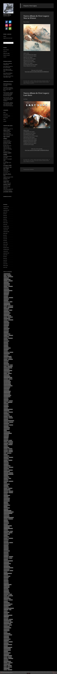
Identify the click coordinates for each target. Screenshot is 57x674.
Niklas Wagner (6, 521)
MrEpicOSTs (6, 151)
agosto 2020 (5, 233)
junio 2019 (5, 258)
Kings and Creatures (6, 471)
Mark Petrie (10, 488)
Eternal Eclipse (6, 403)
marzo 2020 (5, 242)
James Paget (11, 457)
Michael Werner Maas (6, 499)
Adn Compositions (10, 276)
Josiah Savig (6, 467)
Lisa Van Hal (5, 478)
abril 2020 (5, 240)
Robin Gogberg (6, 580)
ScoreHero (5, 595)
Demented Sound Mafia (7, 356)
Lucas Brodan (6, 481)
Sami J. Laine (6, 588)
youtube (7, 192)
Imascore (11, 443)
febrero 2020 (5, 244)
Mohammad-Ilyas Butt (7, 83)
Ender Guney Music (8, 135)
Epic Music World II (7, 396)
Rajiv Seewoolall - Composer (8, 92)
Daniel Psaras (6, 342)
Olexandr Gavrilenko (6, 531)
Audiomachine (7, 131)
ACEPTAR (28, 673)
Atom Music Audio (7, 303)
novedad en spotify (8, 528)
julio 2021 (5, 213)
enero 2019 (5, 267)
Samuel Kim (6, 594)
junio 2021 (5, 215)
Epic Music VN (7, 143)
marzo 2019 (5, 263)
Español (4, 36)
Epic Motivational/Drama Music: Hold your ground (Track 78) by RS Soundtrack (8, 104)
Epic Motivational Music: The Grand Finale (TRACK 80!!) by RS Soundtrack (8, 94)
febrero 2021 (5, 222)
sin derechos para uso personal (8, 608)
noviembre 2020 (6, 228)
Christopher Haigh (6, 325)
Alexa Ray (5, 286)
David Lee (11, 352)
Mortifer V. (5, 506)
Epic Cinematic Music (7, 380)
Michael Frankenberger (7, 495)
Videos (4, 119)
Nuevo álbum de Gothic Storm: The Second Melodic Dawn (8, 70)
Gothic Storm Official (7, 433)
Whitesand (5, 662)
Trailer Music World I (7, 648)
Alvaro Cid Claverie (6, 289)
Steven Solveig (6, 619)
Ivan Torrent (10, 451)
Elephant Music (6, 369)
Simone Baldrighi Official (7, 605)
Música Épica (7, 15)
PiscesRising (11, 556)
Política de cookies (6, 53)
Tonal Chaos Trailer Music (8, 644)
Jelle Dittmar (5, 460)
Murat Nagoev (6, 509)
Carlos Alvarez (6, 311)
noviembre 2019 (6, 249)
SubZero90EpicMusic (6, 185)
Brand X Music (10, 307)
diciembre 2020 (6, 226)
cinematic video (6, 328)
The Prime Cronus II (6, 629)
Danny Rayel (6, 345)
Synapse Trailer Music (7, 623)
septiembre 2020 (6, 231)
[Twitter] (10, 22)
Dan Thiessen (6, 346)
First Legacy (32, 160)
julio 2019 (5, 256)
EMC (8, 132)
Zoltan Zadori (10, 669)
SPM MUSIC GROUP (7, 183)
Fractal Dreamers (6, 413)
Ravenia (11, 570)
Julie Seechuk (11, 467)
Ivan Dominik (5, 451)
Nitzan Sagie (5, 524)
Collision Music (6, 332)
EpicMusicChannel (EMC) (7, 141)
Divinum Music (10, 359)
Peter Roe (11, 542)
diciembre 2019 (6, 247)
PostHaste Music (6, 562)
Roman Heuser (6, 583)
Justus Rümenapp (6, 468)
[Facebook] (6, 22)
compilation (5, 335)
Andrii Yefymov (6, 297)
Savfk (11, 594)
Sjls (10, 609)
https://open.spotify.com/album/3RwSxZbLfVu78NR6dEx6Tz (37, 71)
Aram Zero (6, 300)
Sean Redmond (10, 595)
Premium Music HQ (6, 171)
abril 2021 (5, 219)
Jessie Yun (6, 461)
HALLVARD (6, 437)
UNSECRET (5, 658)
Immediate (5, 444)
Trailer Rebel (6, 651)
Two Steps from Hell (7, 190)
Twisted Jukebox (6, 654)
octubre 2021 (5, 208)
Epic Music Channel (6, 140)
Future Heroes (6, 419)
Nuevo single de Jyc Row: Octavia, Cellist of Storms (8, 89)
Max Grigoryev (6, 492)
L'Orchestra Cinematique (8, 474)
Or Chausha (6, 532)
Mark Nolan (5, 488)
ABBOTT (5, 276)
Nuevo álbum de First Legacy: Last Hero (36, 94)
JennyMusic (10, 460)
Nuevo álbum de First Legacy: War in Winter (36, 17)
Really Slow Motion (7, 573)
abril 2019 (5, 261)
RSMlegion (6, 178)
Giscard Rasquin (6, 426)
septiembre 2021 (6, 210)
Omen (11, 531)
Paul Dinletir (5, 535)
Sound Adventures (6, 612)
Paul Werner (5, 538)
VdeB (32, 80)
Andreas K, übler (6, 293)
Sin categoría (5, 117)
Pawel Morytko (11, 538)
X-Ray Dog (9, 665)
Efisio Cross (5, 132)
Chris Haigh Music (7, 318)
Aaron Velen (9, 275)
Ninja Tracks (5, 161)
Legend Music (6, 475)
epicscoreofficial (6, 399)
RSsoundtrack (5, 179)
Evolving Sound (6, 406)
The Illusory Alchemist (6, 626)
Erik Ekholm (10, 402)
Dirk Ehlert (5, 359)
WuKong (5, 665)
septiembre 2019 (6, 253)
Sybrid (11, 622)
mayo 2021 (5, 217)
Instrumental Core (6, 447)
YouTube (4, 121)
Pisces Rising (6, 556)
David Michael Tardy (6, 353)
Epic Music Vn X (6, 144)
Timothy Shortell (6, 640)
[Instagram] (6, 25)
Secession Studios (6, 180)
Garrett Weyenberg (6, 423)
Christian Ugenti (6, 321)
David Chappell (6, 349)
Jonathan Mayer (6, 464)
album (6, 130)
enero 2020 (5, 245)
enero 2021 (5, 224)
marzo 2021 (5, 220)
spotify (7, 184)
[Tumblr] (6, 28)
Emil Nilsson (9, 373)
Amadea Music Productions (8, 290)
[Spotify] (10, 28)
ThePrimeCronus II (6, 630)
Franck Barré (5, 416)
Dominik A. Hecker (6, 363)
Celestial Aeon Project (7, 315)
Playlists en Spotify (6, 55)
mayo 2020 (5, 238)
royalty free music (8, 177)
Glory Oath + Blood (6, 429)
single (6, 181)
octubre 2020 (5, 229)
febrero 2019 (5, 265)
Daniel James (6, 339)
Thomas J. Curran (6, 636)
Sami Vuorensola (6, 591)
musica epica (7, 510)
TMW (5, 187)
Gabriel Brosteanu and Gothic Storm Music (9, 420)
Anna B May (11, 297)
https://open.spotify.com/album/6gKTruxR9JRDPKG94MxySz (37, 150)
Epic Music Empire (7, 387)
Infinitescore (10, 444)
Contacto (4, 56)
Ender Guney (7, 133)
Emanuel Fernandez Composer (8, 370)
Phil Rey (5, 170)
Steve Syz (10, 619)
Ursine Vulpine (11, 658)
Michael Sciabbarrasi (6, 498)
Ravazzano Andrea (6, 570)
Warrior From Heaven (7, 661)
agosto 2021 (5, 212)
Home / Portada (6, 49)
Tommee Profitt (6, 643)
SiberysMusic (6, 601)
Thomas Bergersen (7, 633)
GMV (5, 430)
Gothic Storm (6, 146)
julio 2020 (5, 235)
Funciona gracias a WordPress (28, 169)
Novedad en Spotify (6, 115)
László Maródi (11, 481)
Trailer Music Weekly (8, 189)
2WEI (5, 275)
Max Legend (11, 492)
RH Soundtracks (6, 577)
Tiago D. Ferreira (6, 637)
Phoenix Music (6, 549)
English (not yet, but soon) (7, 38)
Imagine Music (6, 443)
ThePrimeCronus (6, 186)
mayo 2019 (5, 260)
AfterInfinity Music (7, 279)
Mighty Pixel (6, 502)
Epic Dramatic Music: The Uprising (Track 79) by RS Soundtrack (8, 99)
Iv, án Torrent (6, 450)
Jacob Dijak (5, 454)
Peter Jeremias (6, 542)
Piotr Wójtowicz (6, 555)
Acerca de (5, 51)
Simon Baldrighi (6, 602)
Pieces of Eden (6, 552)
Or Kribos (10, 532)
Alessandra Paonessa (6, 283)
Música (4, 112)
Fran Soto (10, 416)
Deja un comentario (30, 83)
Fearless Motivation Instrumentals (8, 409)
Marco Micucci (6, 485)
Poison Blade (6, 559)
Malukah (5, 482)
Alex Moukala (10, 286)
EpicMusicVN (7, 142)
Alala (11, 128)
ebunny (5, 366)
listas (10, 478)
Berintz (5, 307)
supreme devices (6, 622)
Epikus (5, 402)
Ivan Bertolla (10, 450)
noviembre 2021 (6, 206)
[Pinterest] (10, 25)
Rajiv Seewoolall (5, 172)
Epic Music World (7, 145)
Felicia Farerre (6, 410)
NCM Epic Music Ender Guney (8, 517)
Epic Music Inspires (6, 388)
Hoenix (11, 440)
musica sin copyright (8, 513)
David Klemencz (6, 352)
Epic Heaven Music (7, 381)
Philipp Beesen (6, 545)
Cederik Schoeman (6, 314)
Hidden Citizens (6, 440)
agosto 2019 (5, 254)
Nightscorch (6, 520)
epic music (28, 160)
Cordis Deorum (11, 335)
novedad (7, 165)
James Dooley (6, 457)
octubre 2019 (5, 251)
